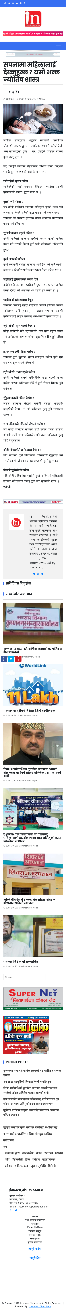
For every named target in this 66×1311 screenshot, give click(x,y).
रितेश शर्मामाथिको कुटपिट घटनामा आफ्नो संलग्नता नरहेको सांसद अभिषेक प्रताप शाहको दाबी (32, 772)
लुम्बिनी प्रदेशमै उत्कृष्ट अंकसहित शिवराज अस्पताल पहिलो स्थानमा (29, 901)
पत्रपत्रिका (48, 1159)
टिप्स (27, 1159)
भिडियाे (52, 1166)
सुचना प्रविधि (38, 1166)
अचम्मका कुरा (12, 1153)
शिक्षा (31, 1134)
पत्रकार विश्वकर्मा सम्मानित (21, 962)
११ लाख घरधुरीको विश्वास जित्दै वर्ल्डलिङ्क (29, 711)
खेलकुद (39, 1134)
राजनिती (39, 1127)
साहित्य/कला (21, 1166)
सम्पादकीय (27, 1153)
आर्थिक (48, 1134)
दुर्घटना (36, 1159)
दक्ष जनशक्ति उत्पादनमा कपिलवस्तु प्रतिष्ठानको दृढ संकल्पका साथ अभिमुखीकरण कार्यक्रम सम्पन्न (32, 838)
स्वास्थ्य (49, 1153)
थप (5, 1147)
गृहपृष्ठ (6, 1127)
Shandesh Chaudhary (40, 1306)
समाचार (15, 1127)
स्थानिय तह (51, 1127)
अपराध (59, 1153)
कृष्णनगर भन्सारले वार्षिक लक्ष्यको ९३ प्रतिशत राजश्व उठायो (32, 650)
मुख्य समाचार (27, 1127)
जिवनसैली (17, 1159)
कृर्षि (7, 1159)
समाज (39, 1153)
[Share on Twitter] (11, 659)
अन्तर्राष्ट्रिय (21, 1134)
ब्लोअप (8, 1166)
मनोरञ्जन (8, 1140)
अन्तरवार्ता (8, 1134)
